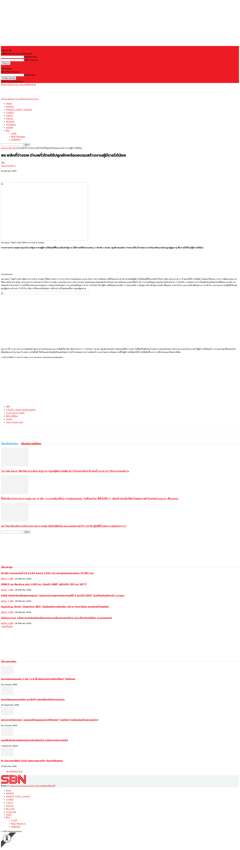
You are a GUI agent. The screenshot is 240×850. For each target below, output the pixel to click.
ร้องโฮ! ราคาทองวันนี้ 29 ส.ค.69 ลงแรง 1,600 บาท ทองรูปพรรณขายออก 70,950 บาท (47, 573)
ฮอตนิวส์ (10, 106)
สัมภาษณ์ (10, 121)
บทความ (9, 118)
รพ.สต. (9, 419)
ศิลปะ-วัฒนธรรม (18, 136)
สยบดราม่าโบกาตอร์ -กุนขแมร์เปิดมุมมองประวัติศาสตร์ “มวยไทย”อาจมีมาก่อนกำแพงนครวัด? (50, 720)
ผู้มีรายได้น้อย (12, 416)
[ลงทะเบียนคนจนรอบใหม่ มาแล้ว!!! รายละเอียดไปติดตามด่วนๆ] (7, 694)
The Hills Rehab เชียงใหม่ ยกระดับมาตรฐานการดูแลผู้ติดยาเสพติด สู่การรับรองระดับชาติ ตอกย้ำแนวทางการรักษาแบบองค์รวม (65, 471)
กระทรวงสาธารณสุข (15, 413)
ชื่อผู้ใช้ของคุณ (30, 57)
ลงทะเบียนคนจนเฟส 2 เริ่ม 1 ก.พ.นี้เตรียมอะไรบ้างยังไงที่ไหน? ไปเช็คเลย (38, 679)
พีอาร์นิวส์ (13, 148)
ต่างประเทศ (11, 124)
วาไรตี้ (13, 133)
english (9, 127)
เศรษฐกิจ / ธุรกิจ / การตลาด (19, 109)
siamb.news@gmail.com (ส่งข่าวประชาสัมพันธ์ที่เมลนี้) (33, 786)
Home (9, 103)
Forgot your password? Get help (13, 66)
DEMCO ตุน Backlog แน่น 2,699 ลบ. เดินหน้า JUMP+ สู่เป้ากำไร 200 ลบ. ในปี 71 (43, 584)
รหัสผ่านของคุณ (31, 60)
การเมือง (10, 112)
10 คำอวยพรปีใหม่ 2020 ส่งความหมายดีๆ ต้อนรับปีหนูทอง (32, 761)
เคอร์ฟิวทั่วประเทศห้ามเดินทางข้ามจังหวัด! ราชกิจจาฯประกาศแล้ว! (34, 740)
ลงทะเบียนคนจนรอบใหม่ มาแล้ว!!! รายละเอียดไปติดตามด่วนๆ (33, 699)
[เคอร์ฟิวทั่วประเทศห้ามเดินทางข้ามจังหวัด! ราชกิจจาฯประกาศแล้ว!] (7, 735)
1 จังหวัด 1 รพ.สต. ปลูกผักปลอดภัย (21, 410)
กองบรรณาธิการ (8, 166)
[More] (23, 175)
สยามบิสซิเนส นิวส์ (14, 771)
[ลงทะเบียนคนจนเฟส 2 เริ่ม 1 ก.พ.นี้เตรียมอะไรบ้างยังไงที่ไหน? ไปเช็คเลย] (7, 674)
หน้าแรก (4, 148)
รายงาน (9, 115)
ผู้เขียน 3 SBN (7, 578)
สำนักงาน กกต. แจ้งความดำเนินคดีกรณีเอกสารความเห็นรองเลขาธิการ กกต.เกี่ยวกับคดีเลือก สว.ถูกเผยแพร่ (56, 618)
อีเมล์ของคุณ (30, 75)
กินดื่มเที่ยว (16, 139)
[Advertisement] (46, 91)
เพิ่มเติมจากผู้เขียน (31, 443)
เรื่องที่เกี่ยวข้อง (9, 443)
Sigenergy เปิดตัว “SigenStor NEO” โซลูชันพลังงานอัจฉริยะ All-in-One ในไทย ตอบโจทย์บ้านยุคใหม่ (55, 606)
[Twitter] (14, 175)
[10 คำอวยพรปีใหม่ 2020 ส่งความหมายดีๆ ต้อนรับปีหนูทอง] (7, 755)
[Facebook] (5, 175)
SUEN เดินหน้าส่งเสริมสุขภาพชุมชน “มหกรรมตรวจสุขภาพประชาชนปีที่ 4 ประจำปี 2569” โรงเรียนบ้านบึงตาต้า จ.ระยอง (62, 595)
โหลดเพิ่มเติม (7, 626)
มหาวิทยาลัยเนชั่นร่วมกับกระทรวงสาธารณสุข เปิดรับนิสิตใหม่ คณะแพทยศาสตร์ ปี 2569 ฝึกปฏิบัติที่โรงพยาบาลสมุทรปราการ (63, 526)
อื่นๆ (8, 130)
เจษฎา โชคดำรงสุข (14, 422)
